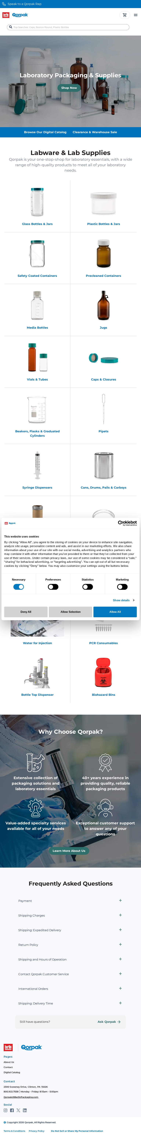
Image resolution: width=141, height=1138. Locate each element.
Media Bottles (37, 327)
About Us (9, 1062)
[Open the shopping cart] (125, 15)
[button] (70, 901)
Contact (8, 1067)
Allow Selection (71, 612)
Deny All (26, 612)
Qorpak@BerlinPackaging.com (21, 1097)
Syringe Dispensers (37, 487)
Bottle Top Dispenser (37, 695)
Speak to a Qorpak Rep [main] (24, 4)
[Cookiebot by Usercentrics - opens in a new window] (121, 523)
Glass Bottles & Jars (37, 224)
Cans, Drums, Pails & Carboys (103, 487)
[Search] (10, 27)
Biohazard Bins (103, 695)
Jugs (103, 327)
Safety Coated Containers (37, 276)
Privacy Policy (36, 1131)
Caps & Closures (103, 379)
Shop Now (69, 88)
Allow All (115, 612)
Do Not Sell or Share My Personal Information (77, 1131)
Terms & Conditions (14, 1131)
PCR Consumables (103, 643)
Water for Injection (37, 643)
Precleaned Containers (103, 276)
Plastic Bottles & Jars (103, 224)
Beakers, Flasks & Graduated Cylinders (37, 433)
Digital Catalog (12, 1072)
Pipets (104, 431)
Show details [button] (121, 600)
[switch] (53, 587)
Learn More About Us (69, 851)
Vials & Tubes (37, 379)
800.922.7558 (11, 1091)
